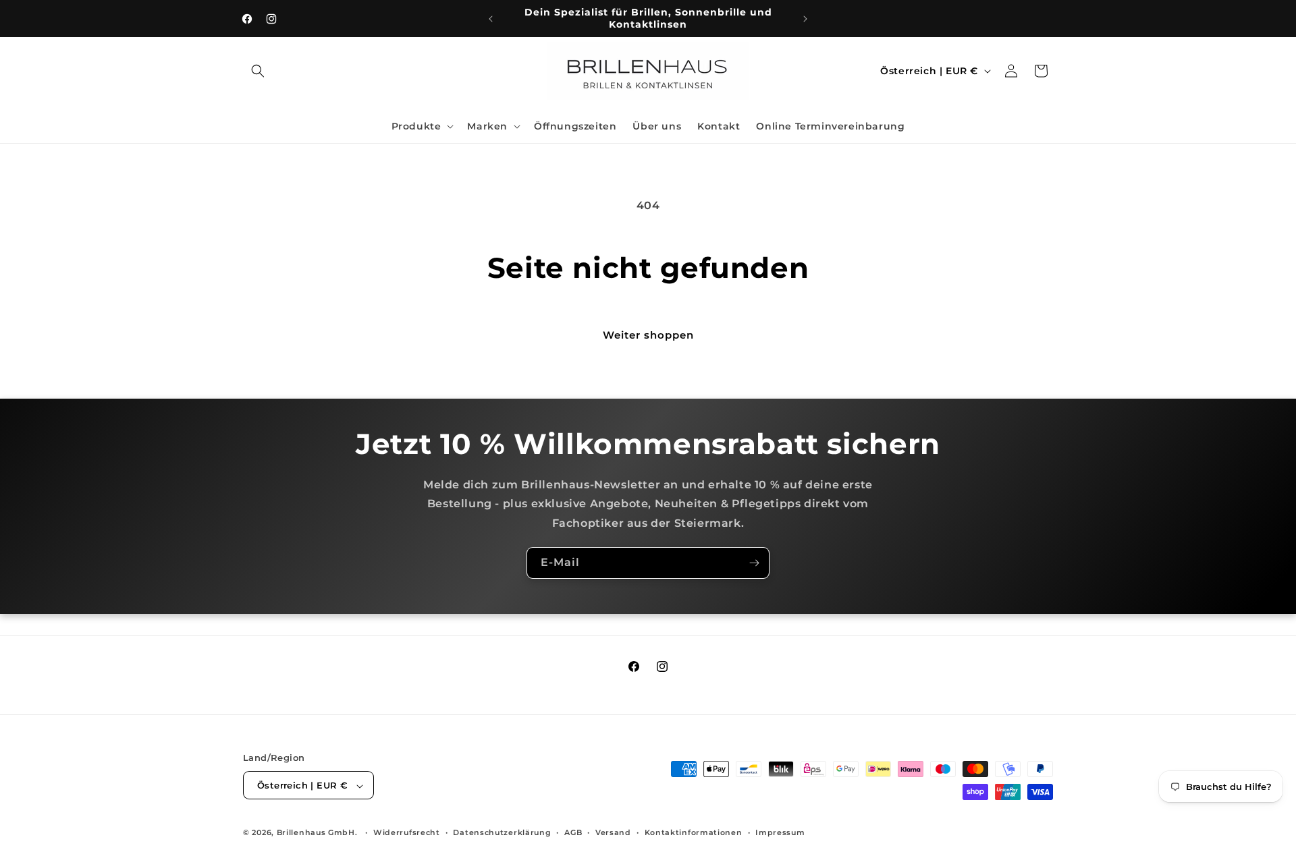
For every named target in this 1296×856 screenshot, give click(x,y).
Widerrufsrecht (406, 832)
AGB (573, 832)
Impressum (780, 832)
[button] (258, 71)
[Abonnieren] (754, 563)
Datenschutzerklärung (502, 832)
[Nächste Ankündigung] (805, 19)
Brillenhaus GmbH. (317, 833)
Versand (613, 832)
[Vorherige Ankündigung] (491, 19)
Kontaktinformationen (693, 832)
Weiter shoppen (648, 335)
